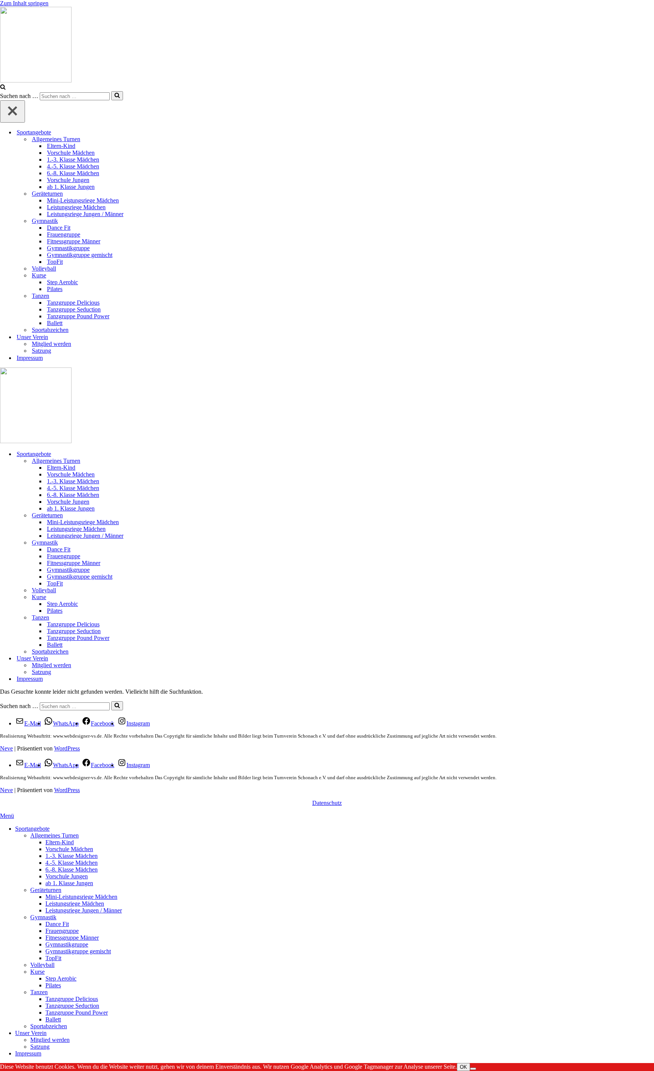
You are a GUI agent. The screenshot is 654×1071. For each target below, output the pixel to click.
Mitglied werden (51, 344)
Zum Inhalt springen (24, 3)
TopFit (55, 261)
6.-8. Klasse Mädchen (73, 173)
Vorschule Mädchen (71, 152)
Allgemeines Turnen (54, 835)
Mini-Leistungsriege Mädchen (83, 200)
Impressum (30, 358)
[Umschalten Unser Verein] (650, 658)
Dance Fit (58, 227)
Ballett (54, 323)
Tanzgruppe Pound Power (78, 316)
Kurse (37, 971)
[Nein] (473, 1069)
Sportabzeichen (50, 330)
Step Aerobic (62, 282)
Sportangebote (32, 828)
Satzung (41, 350)
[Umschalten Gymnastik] (650, 543)
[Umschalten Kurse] (650, 597)
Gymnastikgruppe (68, 248)
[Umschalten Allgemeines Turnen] (650, 461)
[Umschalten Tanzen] (650, 618)
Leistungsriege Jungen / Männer (85, 214)
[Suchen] (3, 87)
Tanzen (39, 992)
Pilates (54, 289)
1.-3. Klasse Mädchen (73, 159)
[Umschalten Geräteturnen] (650, 515)
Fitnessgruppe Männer (73, 241)
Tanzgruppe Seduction (74, 309)
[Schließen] (12, 111)
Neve (6, 748)
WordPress (67, 748)
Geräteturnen (45, 890)
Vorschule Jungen (68, 180)
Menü (7, 816)
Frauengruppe (63, 234)
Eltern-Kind (61, 146)
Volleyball (44, 268)
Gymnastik (43, 917)
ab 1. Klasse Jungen (71, 187)
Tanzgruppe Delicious (73, 302)
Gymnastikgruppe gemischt (79, 255)
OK (463, 1067)
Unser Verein (31, 1033)
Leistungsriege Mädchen (76, 207)
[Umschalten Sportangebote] (650, 454)
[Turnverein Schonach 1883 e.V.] (327, 45)
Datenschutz (327, 803)
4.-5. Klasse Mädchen (73, 166)
